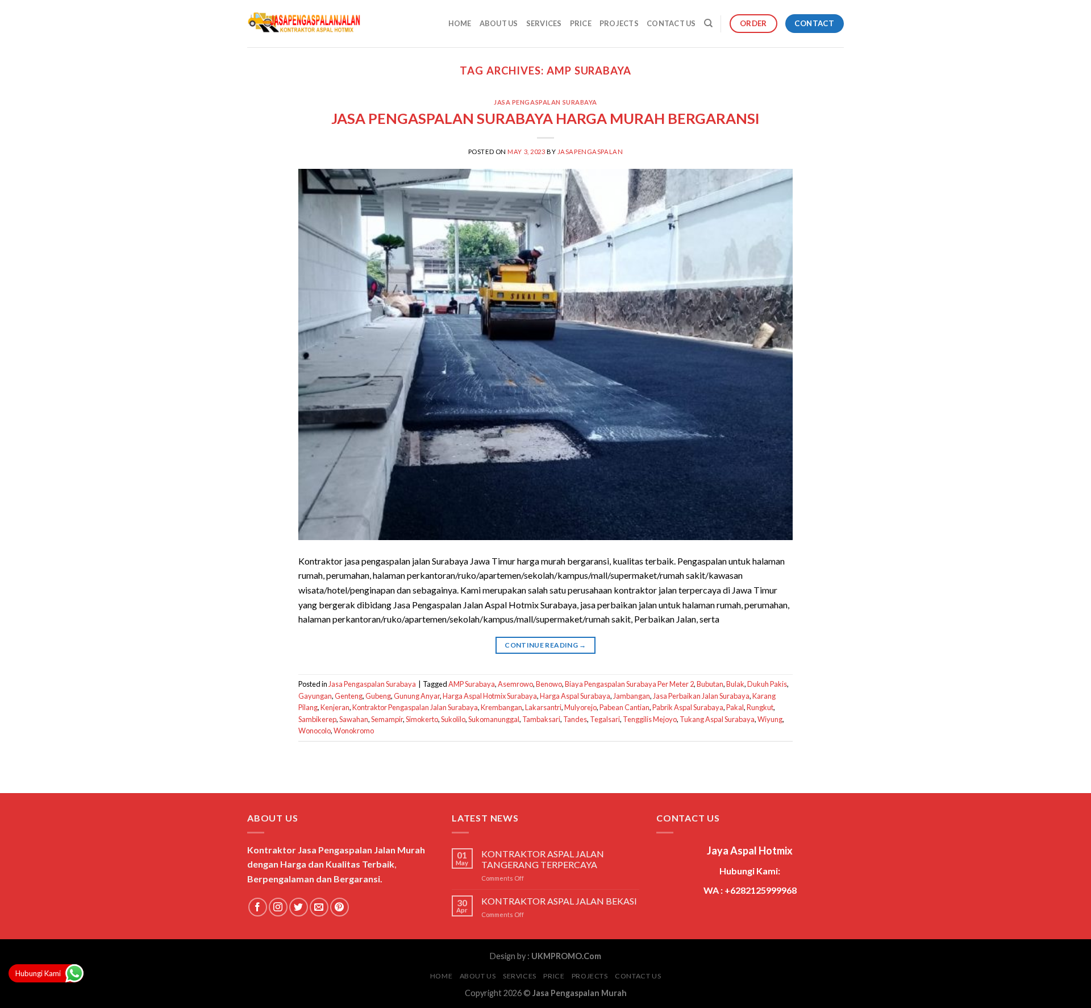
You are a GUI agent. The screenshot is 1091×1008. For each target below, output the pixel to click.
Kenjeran (334, 707)
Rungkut (760, 707)
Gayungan (315, 695)
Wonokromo (354, 730)
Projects (619, 23)
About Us (499, 23)
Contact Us (671, 23)
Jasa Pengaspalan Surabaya (545, 102)
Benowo (549, 683)
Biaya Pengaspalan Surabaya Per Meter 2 (629, 683)
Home (460, 23)
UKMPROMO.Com (566, 956)
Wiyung (769, 719)
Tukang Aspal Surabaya (717, 719)
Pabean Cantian (624, 707)
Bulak (735, 683)
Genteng (349, 695)
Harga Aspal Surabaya (575, 695)
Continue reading (545, 645)
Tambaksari (541, 719)
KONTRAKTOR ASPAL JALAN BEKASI (559, 900)
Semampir (387, 719)
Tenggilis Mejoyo (650, 719)
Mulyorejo (580, 707)
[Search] (708, 23)
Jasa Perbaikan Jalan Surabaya (701, 695)
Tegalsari (605, 719)
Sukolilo (453, 719)
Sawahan (353, 719)
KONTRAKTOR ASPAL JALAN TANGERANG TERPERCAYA (542, 859)
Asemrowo (515, 683)
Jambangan (631, 695)
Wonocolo (314, 730)
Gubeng (378, 695)
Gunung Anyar (417, 695)
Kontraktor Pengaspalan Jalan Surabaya (415, 707)
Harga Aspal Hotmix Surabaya (490, 695)
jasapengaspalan (590, 151)
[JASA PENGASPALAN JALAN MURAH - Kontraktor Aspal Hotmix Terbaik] (304, 24)
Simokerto (422, 719)
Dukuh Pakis (767, 683)
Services (544, 23)
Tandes (575, 719)
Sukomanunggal (493, 719)
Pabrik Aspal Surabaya (687, 707)
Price (581, 23)
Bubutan (710, 683)
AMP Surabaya (471, 683)
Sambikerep (317, 719)
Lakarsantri (543, 707)
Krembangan (501, 707)
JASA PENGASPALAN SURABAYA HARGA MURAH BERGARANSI (545, 118)
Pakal (735, 707)
